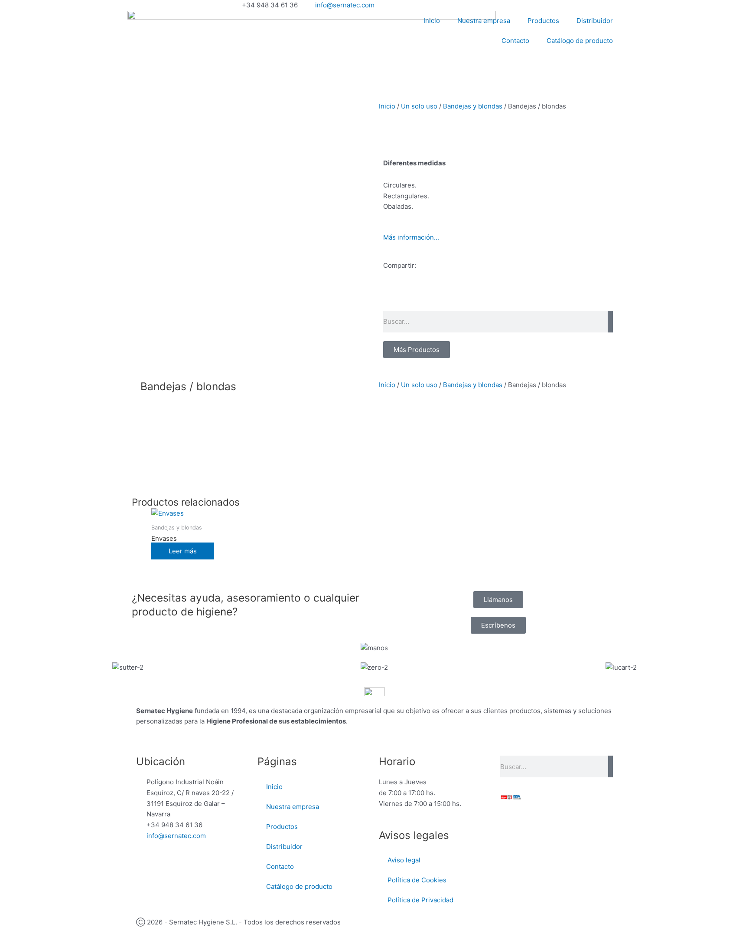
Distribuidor (594, 20)
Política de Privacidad (420, 900)
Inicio (431, 20)
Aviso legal (404, 860)
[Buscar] (610, 321)
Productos (543, 20)
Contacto (515, 40)
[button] (385, 296)
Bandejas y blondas (472, 106)
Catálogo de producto (580, 40)
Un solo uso (419, 106)
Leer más (183, 551)
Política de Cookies (417, 880)
